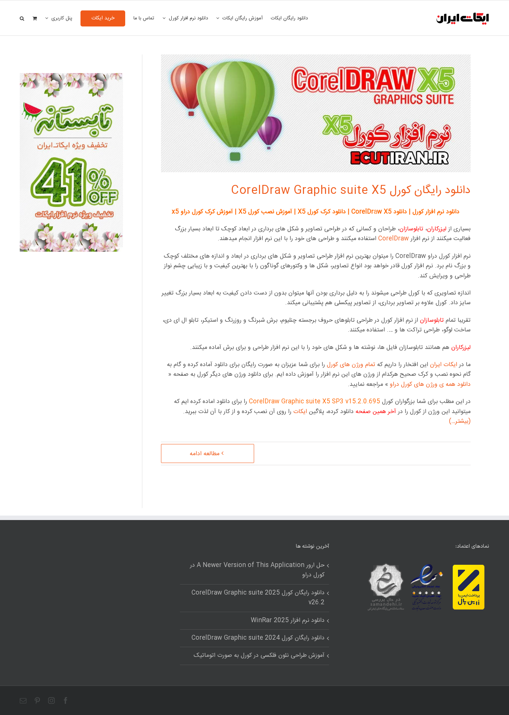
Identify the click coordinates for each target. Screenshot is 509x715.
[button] (22, 17)
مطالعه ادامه (204, 454)
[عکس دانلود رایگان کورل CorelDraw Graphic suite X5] (71, 78)
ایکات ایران (443, 365)
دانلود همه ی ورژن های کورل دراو (430, 384)
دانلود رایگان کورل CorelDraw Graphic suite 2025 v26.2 (258, 598)
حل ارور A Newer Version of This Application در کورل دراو (257, 570)
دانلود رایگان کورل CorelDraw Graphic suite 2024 (258, 638)
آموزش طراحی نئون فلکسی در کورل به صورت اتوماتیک (259, 656)
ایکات (300, 412)
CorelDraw (393, 239)
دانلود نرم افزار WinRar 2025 (288, 621)
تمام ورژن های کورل (351, 365)
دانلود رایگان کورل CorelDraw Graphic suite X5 (351, 191)
